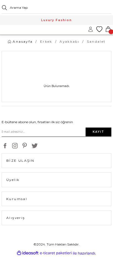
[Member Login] (90, 29)
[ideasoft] (28, 253)
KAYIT (98, 132)
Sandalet (96, 41)
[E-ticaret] (56, 253)
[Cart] (108, 29)
